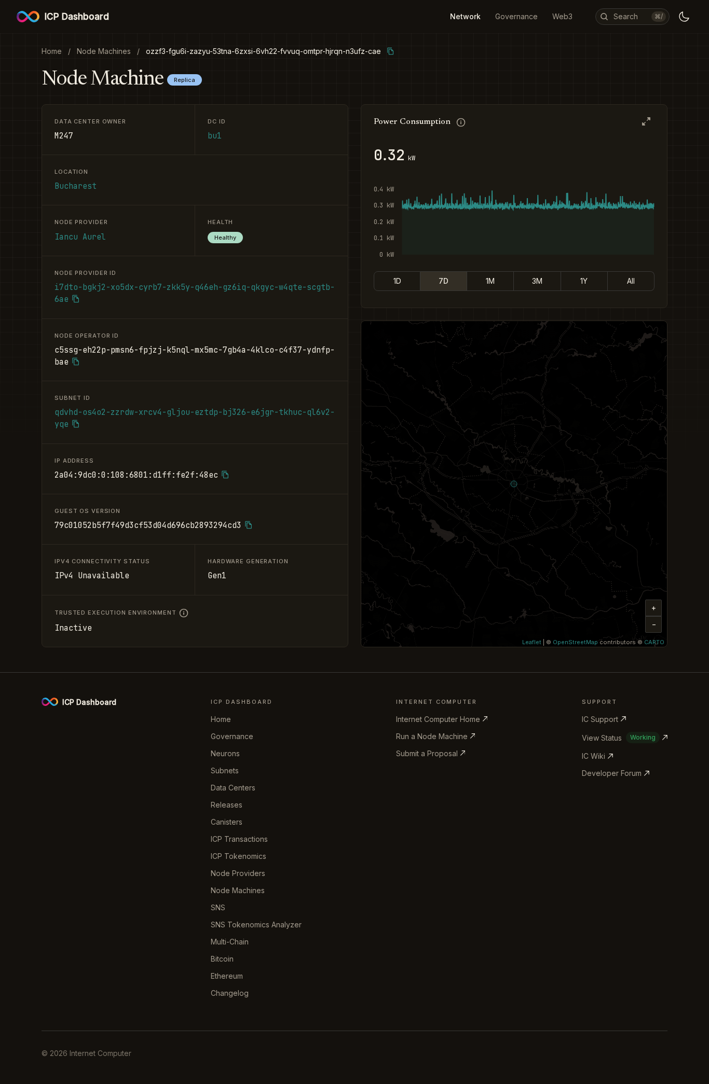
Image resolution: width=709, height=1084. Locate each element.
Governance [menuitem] (516, 16)
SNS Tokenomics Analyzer (256, 924)
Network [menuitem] (465, 16)
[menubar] (511, 16)
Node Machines (238, 890)
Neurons (225, 753)
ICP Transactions (239, 839)
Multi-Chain (230, 941)
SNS (218, 907)
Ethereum (227, 975)
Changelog (230, 993)
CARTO (654, 642)
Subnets (225, 770)
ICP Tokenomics (238, 856)
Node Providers (238, 873)
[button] (653, 608)
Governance (232, 736)
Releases (226, 804)
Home (221, 719)
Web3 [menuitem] (562, 16)
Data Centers (233, 787)
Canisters (226, 821)
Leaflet (531, 642)
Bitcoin (222, 958)
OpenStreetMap (575, 642)
